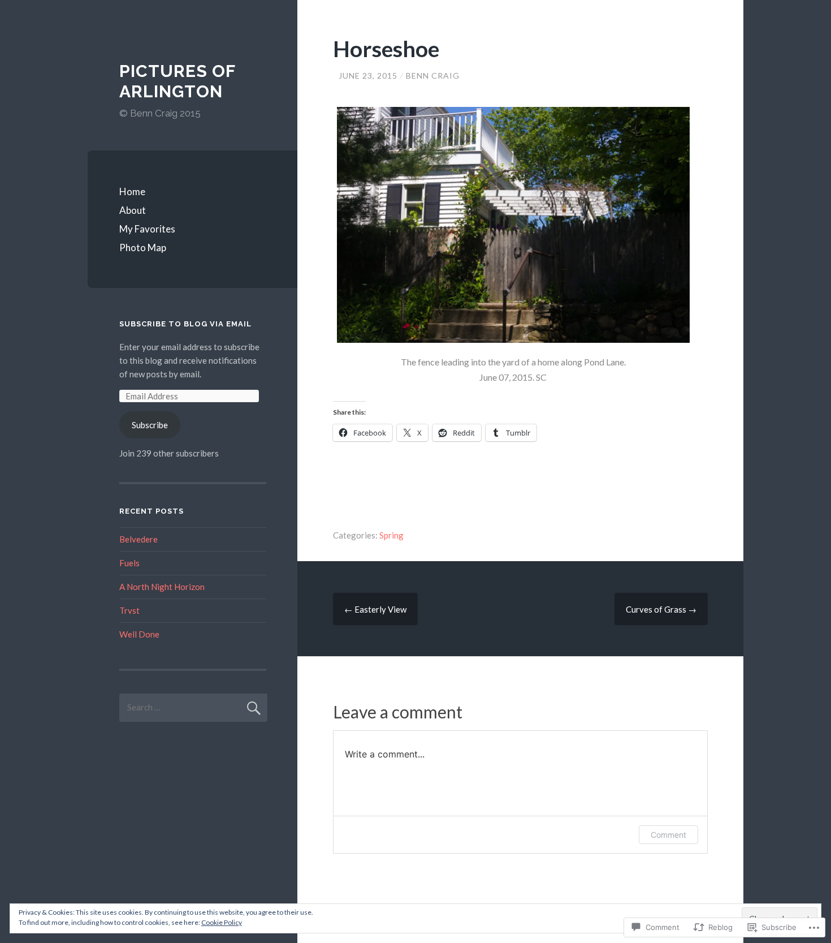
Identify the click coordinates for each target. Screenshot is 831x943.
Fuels (129, 563)
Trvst (129, 610)
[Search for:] (193, 707)
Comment (668, 834)
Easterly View (375, 609)
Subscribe (150, 425)
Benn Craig (433, 75)
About (132, 210)
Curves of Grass (661, 609)
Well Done (139, 634)
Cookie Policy (221, 922)
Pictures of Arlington (177, 81)
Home (132, 191)
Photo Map (142, 247)
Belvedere (138, 539)
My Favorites (147, 229)
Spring (391, 535)
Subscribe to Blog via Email (185, 324)
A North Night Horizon (162, 587)
